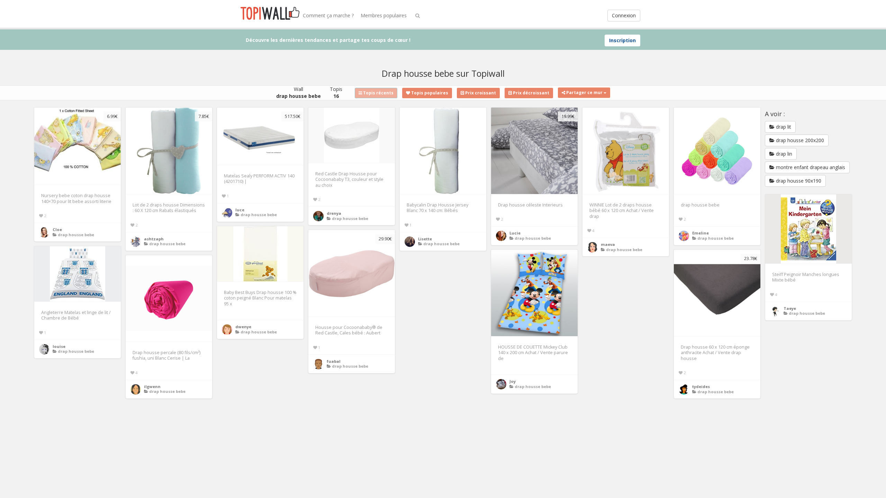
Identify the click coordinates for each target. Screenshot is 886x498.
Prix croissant (480, 93)
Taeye (790, 308)
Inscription (622, 40)
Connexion (624, 15)
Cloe (57, 229)
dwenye (243, 326)
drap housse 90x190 (798, 180)
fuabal (334, 361)
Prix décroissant (530, 93)
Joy (512, 381)
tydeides (701, 386)
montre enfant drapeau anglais (810, 167)
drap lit (783, 126)
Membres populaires (384, 15)
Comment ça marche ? (328, 15)
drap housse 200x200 (799, 140)
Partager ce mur (584, 92)
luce (239, 209)
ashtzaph (154, 238)
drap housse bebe (76, 234)
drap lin (783, 153)
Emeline (700, 233)
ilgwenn (152, 386)
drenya (334, 213)
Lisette (425, 238)
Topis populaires (429, 93)
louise (59, 346)
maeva (608, 244)
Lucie (515, 233)
